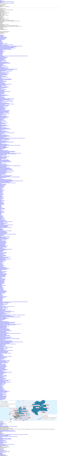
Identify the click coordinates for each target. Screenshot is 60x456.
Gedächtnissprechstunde (3, 334)
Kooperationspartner (2, 276)
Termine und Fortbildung (3, 273)
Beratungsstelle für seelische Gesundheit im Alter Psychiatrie (8, 153)
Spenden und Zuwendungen (3, 43)
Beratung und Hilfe (2, 367)
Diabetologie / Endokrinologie (4, 57)
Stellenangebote (2, 253)
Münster (1, 284)
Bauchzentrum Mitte (2, 123)
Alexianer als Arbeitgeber (3, 252)
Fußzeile (1, 2)
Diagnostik (1, 64)
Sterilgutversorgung (2, 265)
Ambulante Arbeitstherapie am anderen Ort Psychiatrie (7, 322)
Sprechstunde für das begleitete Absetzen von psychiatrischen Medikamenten (10, 176)
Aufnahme (1, 78)
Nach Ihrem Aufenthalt (3, 243)
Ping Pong (1, 210)
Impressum (1, 453)
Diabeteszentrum (2, 133)
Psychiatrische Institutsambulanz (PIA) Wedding (6, 169)
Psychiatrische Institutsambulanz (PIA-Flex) (5, 172)
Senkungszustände (2, 92)
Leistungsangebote (2, 56)
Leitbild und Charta (2, 39)
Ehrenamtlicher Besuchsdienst (4, 369)
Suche (1, 277)
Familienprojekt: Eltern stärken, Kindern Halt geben (6, 44)
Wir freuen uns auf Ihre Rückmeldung (5, 451)
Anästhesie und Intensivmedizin (4, 117)
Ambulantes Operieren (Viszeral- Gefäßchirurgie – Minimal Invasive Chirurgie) (10, 165)
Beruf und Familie (2, 261)
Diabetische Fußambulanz (3, 166)
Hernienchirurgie (2, 107)
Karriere (1, 251)
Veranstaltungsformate (3, 231)
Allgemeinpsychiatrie (2, 70)
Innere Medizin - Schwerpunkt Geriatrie (5, 302)
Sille (0, 201)
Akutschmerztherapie (2, 120)
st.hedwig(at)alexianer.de (3, 450)
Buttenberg (1, 191)
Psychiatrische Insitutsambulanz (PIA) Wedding (6, 221)
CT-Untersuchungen (2, 83)
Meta (0, 205)
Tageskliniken (2, 178)
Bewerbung (1, 254)
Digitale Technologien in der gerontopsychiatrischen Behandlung (8, 46)
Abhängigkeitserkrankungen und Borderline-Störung (7, 69)
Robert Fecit (1, 196)
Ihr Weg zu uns (2, 34)
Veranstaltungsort (2, 235)
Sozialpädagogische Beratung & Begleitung (5, 227)
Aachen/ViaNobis (2, 279)
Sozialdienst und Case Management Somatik (5, 161)
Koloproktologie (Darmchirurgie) (4, 105)
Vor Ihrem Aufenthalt (2, 365)
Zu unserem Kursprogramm (3, 232)
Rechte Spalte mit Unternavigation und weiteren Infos (7, 1)
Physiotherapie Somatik (3, 158)
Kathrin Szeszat (2, 217)
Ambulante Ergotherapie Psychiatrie (4, 152)
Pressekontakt (2, 52)
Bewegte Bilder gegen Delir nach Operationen (6, 49)
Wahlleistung (1, 320)
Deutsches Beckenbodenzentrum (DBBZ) (5, 128)
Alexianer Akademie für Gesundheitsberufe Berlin (6, 224)
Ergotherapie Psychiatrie (3, 325)
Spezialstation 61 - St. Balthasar (4, 348)
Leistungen (1, 54)
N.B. (0, 207)
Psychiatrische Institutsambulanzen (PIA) (5, 168)
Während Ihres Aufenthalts (3, 242)
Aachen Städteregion (2, 278)
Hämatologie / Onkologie (3, 57)
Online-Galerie (2, 186)
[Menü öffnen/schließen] (3, 3)
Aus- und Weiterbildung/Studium (4, 147)
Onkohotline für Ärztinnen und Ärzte (5, 268)
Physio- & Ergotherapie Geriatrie (4, 159)
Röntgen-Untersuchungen (3, 85)
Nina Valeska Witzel (2, 219)
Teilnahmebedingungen (3, 233)
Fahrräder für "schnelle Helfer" (4, 45)
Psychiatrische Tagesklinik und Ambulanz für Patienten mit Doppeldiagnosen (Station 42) (11, 180)
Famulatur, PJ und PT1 (3, 259)
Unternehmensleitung (3, 36)
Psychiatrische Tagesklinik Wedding (4, 343)
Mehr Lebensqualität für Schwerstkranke (5, 48)
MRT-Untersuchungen (3, 84)
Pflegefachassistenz (2, 258)
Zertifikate (1, 272)
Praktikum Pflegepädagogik (3, 226)
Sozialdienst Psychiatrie (3, 331)
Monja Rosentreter (2, 208)
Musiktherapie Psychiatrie (3, 157)
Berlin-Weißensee (2, 281)
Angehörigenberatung (3, 244)
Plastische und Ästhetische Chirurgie (4, 113)
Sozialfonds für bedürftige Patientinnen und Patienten (7, 47)
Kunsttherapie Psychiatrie (3, 326)
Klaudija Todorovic (2, 218)
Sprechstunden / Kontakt (3, 61)
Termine (1, 299)
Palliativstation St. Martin (3, 346)
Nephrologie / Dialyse (3, 59)
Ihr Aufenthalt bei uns (3, 241)
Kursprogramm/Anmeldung (3, 357)
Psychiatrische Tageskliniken (3, 74)
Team (0, 41)
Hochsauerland (2, 282)
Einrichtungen (2, 224)
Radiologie (1, 82)
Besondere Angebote (2, 184)
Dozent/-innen (2, 234)
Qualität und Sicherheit (3, 269)
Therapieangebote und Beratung (4, 150)
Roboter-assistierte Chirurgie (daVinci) (5, 99)
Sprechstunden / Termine (3, 102)
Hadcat (1, 195)
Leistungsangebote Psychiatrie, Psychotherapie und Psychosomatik (8, 426)
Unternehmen (2, 35)
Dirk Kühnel (1, 202)
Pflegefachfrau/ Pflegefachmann (4, 257)
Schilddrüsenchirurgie (3, 108)
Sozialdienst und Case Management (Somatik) (6, 249)
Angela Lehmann (2, 203)
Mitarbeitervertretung (2, 51)
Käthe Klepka (2, 201)
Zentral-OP (1, 266)
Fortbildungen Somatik (3, 274)
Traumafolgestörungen (3, 76)
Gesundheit (1, 262)
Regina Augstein (2, 187)
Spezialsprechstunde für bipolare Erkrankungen (6, 175)
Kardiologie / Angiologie (3, 60)
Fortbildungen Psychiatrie (3, 396)
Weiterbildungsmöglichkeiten (4, 391)
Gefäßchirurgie (2, 106)
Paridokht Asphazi (2, 211)
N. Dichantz (1, 192)
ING (0, 199)
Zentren (1, 122)
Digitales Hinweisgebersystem (4, 455)
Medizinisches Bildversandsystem (4, 62)
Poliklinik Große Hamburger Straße (4, 167)
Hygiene (1, 270)
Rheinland (1, 287)
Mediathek (1, 53)
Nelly (0, 206)
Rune (0, 214)
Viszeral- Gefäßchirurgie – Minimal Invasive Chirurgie (7, 306)
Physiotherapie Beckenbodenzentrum (5, 160)
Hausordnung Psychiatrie (3, 81)
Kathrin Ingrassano (2, 200)
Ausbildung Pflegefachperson (4, 225)
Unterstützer (1, 50)
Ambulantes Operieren (3, 114)
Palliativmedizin (2, 59)
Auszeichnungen (2, 38)
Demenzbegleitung (2, 245)
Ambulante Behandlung (3, 164)
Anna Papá (1, 188)
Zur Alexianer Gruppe (3, 452)
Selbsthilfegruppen (2, 248)
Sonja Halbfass (2, 198)
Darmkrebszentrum (2, 126)
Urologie (1, 96)
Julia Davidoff (2, 194)
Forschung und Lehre (3, 398)
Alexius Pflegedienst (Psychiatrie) (4, 332)
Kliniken (1, 55)
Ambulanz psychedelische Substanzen (5, 176)
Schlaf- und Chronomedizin (3, 87)
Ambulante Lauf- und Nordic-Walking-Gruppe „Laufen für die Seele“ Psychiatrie (10, 153)
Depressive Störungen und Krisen (4, 72)
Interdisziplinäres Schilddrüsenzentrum (5, 139)
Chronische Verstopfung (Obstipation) (5, 110)
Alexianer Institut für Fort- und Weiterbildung (6, 230)
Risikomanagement (2, 272)
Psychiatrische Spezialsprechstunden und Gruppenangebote (7, 151)
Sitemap (1, 452)
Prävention (1, 42)
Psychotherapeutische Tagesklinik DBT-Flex (6, 181)
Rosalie (1, 213)
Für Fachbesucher (2, 67)
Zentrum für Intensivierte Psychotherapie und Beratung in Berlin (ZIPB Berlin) (10, 145)
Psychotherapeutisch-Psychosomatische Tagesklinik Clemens (8, 182)
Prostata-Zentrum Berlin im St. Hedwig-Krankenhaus (7, 316)
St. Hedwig (1, 288)
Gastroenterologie (2, 58)
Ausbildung (1, 256)
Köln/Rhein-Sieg (2, 283)
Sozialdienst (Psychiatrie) (3, 249)
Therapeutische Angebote (3, 65)
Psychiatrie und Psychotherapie (4, 68)
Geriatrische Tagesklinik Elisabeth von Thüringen (6, 341)
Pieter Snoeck (2, 215)
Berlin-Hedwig (2, 280)
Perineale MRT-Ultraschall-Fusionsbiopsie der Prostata (7, 98)
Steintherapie (1, 100)
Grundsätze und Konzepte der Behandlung (5, 79)
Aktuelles (1, 297)
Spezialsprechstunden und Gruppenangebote (5, 438)
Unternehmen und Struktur (3, 37)
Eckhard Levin (2, 204)
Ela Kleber (1, 190)
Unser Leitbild (2, 228)
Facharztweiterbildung (3, 255)
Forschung (1, 80)
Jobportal (1, 431)
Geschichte (1, 295)
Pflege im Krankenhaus (3, 146)
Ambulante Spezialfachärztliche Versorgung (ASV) (6, 101)
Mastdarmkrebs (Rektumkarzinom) (4, 112)
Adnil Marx (1, 216)
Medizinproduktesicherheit (3, 271)
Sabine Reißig (2, 212)
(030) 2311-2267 (2, 33)
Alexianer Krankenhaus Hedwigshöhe (5, 236)
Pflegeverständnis (2, 148)
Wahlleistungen (2, 250)
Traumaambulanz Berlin (3, 177)
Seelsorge (1, 40)
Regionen (1, 399)
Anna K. (1, 189)
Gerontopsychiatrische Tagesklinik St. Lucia (5, 179)
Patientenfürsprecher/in (3, 246)
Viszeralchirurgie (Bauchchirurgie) (4, 105)
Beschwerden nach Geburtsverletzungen (5, 91)
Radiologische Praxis (2, 173)
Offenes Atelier (2, 345)
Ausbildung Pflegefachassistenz (4, 226)
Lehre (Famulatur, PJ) (3, 80)
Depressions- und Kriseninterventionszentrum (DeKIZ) (7, 132)
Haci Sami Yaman (2, 220)
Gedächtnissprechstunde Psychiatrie (4, 156)
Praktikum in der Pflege (3, 260)
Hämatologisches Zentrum (3, 136)
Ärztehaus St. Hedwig (3, 185)
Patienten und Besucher (3, 240)
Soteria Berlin (2, 222)
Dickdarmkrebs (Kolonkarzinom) (4, 111)
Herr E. (1, 193)
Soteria (1, 75)
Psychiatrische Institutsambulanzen (4, 73)
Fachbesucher (2, 263)
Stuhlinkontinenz (2, 93)
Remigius (1, 286)
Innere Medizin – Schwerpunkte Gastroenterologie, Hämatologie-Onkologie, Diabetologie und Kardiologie (14, 301)
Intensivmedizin (2, 119)
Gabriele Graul (2, 197)
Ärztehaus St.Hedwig (3, 237)
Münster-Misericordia (3, 285)
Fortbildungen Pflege (2, 275)
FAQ (0, 359)
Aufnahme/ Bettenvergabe (3, 267)
